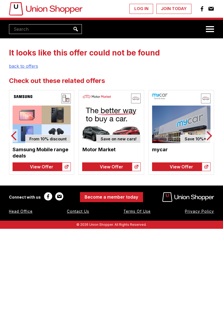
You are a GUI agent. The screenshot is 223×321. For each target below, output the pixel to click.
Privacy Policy (199, 211)
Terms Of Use (137, 211)
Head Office (21, 211)
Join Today (174, 8)
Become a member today (111, 197)
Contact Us (78, 211)
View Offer (41, 166)
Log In (141, 8)
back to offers (23, 66)
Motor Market (99, 149)
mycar (160, 149)
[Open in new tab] (66, 166)
